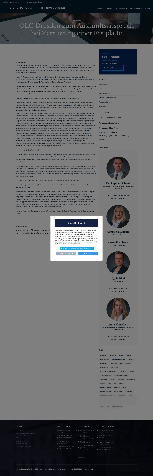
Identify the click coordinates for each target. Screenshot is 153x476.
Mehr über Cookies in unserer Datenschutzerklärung (76, 249)
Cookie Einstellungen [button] (66, 253)
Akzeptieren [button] (88, 253)
